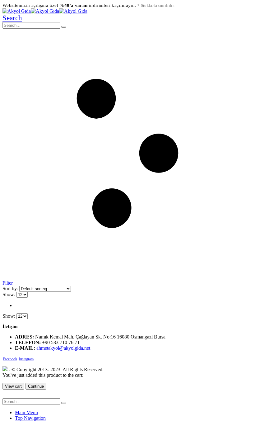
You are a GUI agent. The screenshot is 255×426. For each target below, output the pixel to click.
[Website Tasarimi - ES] (4, 369)
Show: (9, 294)
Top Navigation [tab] (30, 418)
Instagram (26, 359)
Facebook (10, 359)
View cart (13, 386)
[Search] (63, 27)
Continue (36, 386)
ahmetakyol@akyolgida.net (63, 348)
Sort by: (10, 288)
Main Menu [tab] (26, 412)
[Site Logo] (44, 11)
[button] (12, 18)
